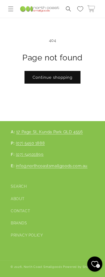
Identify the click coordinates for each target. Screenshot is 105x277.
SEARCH (19, 186)
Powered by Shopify (78, 267)
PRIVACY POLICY (27, 235)
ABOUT (18, 199)
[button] (11, 9)
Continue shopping (52, 77)
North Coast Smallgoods (43, 267)
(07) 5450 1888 (30, 143)
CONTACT (20, 211)
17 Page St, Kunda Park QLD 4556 (49, 131)
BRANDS (19, 223)
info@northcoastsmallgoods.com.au (52, 165)
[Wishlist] (80, 9)
